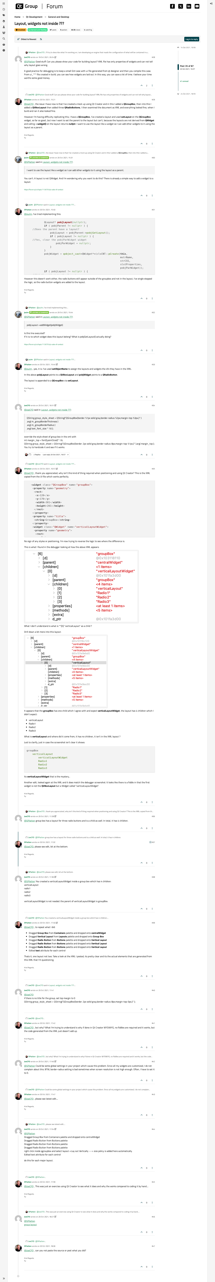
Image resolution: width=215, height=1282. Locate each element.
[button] (3, 1278)
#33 (153, 364)
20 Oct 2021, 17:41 (46, 990)
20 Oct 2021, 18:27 (46, 1216)
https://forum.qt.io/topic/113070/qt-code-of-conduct (43, 189)
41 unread (184, 81)
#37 (153, 842)
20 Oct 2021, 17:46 (46, 1061)
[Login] (211, 3)
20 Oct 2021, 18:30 (47, 1246)
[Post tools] (152, 85)
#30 (153, 157)
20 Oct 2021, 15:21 (47, 99)
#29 (153, 99)
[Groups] (3, 32)
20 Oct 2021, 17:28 (46, 816)
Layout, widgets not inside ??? (58, 162)
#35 (153, 468)
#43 (153, 1094)
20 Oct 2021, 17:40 (47, 922)
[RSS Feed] (41, 39)
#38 (153, 876)
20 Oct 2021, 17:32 (47, 842)
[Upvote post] (141, 85)
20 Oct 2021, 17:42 (47, 1023)
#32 (153, 312)
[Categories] (3, 3)
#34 (153, 405)
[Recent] (3, 9)
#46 (153, 1216)
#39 (153, 922)
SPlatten (32, 52)
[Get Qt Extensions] (3, 44)
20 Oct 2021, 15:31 (65, 157)
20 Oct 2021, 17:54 (46, 1129)
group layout (30, 1224)
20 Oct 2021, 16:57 (47, 468)
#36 (153, 816)
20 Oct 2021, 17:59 (47, 1181)
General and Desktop (39, 29)
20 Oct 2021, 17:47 (47, 1094)
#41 (153, 1023)
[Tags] (3, 15)
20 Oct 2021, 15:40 (47, 209)
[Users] (3, 27)
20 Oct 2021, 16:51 (46, 405)
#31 (153, 209)
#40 (153, 990)
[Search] (3, 38)
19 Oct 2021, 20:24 (46, 57)
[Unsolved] (3, 50)
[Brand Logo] (39, 6)
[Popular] (3, 21)
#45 (153, 1181)
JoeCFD (27, 57)
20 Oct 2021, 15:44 (65, 312)
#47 (153, 1246)
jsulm (26, 157)
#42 (153, 1061)
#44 (153, 1129)
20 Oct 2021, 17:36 (46, 876)
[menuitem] (211, 3)
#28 (153, 57)
